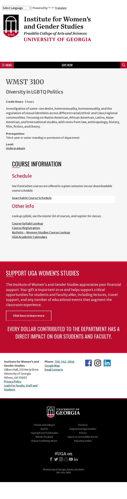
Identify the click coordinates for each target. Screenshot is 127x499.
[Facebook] (51, 459)
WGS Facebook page (88, 363)
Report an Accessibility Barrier (83, 437)
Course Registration (26, 228)
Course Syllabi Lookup (27, 223)
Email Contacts (54, 369)
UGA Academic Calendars (29, 237)
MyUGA (44, 429)
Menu (9, 65)
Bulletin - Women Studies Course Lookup (41, 232)
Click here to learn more (28, 315)
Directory (83, 425)
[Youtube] (71, 459)
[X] (56, 459)
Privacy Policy (12, 381)
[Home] (63, 34)
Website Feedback (44, 437)
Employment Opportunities (83, 429)
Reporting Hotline (83, 441)
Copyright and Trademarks (44, 433)
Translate (61, 8)
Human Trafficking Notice (44, 441)
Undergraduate (15, 148)
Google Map (52, 365)
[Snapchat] (66, 459)
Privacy (83, 433)
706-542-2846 (64, 361)
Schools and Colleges (44, 425)
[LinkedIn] (76, 459)
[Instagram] (61, 459)
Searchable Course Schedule (32, 198)
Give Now (67, 65)
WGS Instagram (97, 363)
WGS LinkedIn (108, 363)
